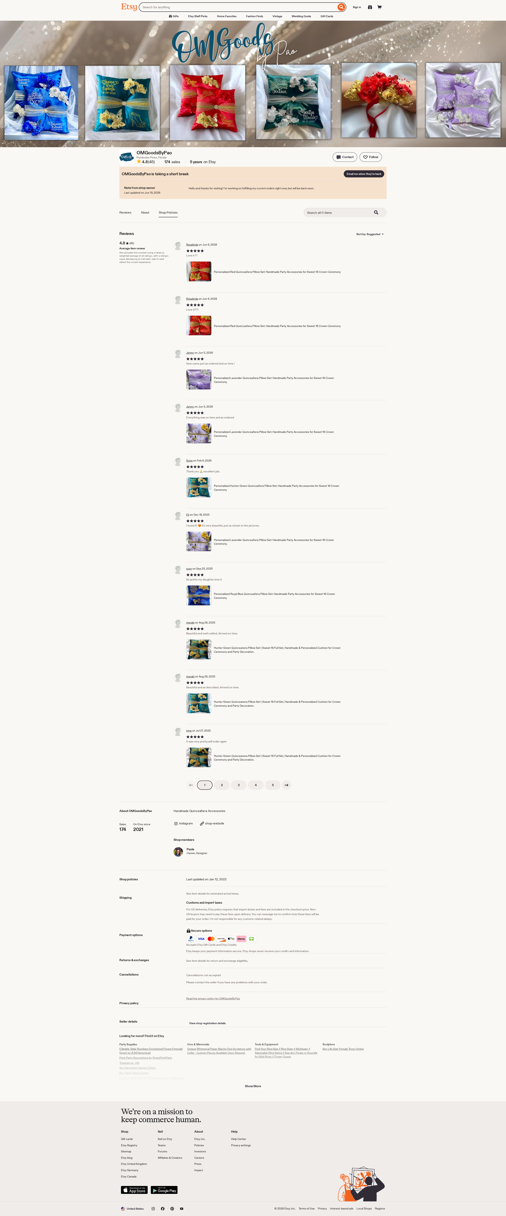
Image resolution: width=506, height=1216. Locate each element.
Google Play (164, 1190)
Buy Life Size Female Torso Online (343, 1048)
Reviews (125, 212)
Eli (187, 514)
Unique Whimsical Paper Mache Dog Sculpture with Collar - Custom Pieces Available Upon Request (219, 1050)
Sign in (357, 7)
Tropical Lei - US (129, 1062)
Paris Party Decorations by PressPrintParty (145, 1057)
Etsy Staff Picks (198, 16)
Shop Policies (168, 212)
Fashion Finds (254, 16)
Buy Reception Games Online (137, 1067)
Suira (189, 460)
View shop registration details (207, 1023)
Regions (380, 1208)
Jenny (190, 352)
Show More (253, 1086)
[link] (191, 785)
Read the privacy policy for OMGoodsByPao (213, 998)
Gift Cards (327, 16)
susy (189, 568)
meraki (190, 622)
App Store (134, 1190)
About (145, 212)
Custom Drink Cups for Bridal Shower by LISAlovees (151, 1078)
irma (189, 730)
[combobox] (238, 7)
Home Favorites (227, 16)
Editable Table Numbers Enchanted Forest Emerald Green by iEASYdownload (150, 1050)
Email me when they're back (364, 173)
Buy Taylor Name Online (134, 1073)
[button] (345, 157)
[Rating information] (139, 162)
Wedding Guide (301, 16)
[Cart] (379, 7)
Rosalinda (192, 244)
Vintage (277, 16)
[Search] (341, 7)
